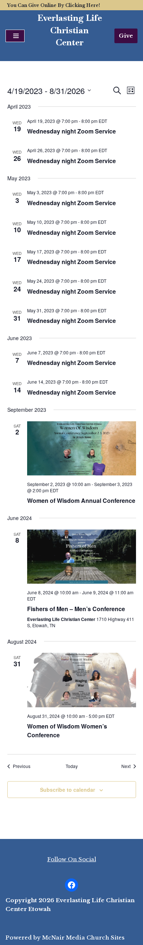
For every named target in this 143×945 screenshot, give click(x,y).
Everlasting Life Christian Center (69, 30)
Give (126, 35)
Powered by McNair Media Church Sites (65, 937)
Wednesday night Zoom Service (71, 131)
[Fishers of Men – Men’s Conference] (81, 557)
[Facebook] (71, 885)
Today (72, 766)
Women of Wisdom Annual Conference (81, 500)
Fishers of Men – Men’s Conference (76, 609)
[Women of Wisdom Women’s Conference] (81, 680)
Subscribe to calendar (67, 789)
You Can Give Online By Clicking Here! (53, 5)
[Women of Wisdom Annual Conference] (81, 448)
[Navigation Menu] (15, 36)
